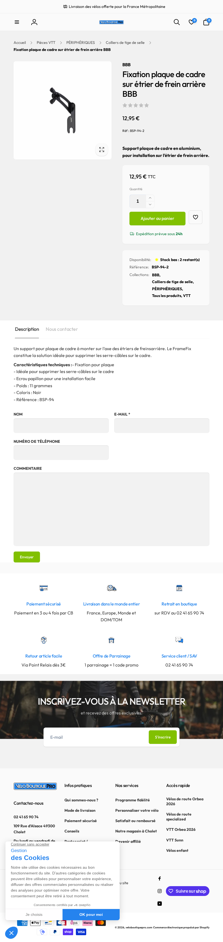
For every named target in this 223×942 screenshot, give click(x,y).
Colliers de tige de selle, (173, 281)
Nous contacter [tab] (62, 329)
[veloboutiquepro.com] (35, 788)
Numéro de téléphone (37, 441)
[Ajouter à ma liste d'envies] (195, 217)
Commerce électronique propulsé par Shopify (181, 927)
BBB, (156, 274)
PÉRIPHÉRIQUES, (167, 288)
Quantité (135, 189)
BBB (126, 64)
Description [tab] (27, 329)
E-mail (122, 414)
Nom (18, 414)
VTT (187, 295)
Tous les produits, (167, 295)
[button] (17, 22)
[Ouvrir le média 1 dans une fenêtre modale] (63, 110)
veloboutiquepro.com (139, 927)
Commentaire (28, 468)
